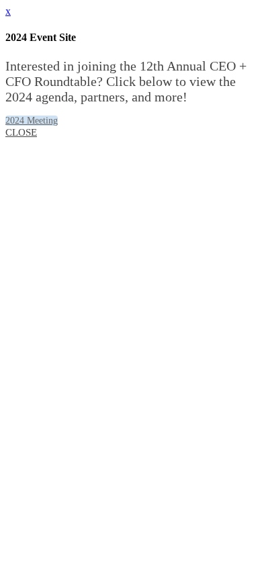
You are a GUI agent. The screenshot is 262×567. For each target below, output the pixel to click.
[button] (31, 121)
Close (21, 132)
